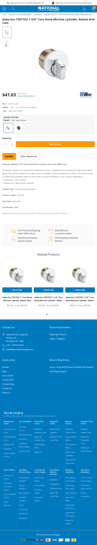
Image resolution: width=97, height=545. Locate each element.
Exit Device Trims (25, 435)
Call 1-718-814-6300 (15, 345)
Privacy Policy (8, 384)
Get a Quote (7, 375)
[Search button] (13, 8)
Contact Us (7, 388)
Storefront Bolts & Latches (55, 472)
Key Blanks (23, 518)
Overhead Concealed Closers (8, 486)
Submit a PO (7, 380)
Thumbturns (23, 514)
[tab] (46, 314)
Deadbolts (7, 449)
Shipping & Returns (58, 334)
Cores (21, 505)
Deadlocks (54, 480)
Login (52, 338)
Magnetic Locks (54, 422)
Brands (5, 367)
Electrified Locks (39, 422)
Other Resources (28, 156)
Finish (15, 120)
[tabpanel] (17, 283)
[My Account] (84, 8)
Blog (4, 371)
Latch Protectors (71, 493)
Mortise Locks (9, 444)
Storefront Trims (56, 488)
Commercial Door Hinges (40, 471)
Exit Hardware (25, 421)
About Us (6, 392)
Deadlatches (54, 484)
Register (61, 338)
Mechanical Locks (9, 422)
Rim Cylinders (24, 493)
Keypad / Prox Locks (87, 422)
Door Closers (9, 470)
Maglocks (38, 452)
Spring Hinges (40, 485)
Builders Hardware (69, 471)
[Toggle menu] (4, 9)
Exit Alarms (23, 439)
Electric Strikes (68, 422)
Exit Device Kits (24, 451)
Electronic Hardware (85, 471)
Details (9, 156)
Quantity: (6, 138)
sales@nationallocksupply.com (19, 349)
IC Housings (23, 509)
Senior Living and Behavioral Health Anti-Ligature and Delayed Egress (71, 369)
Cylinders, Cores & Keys (25, 471)
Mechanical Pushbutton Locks (85, 440)
